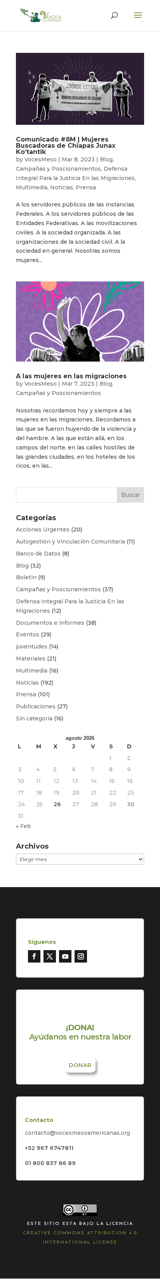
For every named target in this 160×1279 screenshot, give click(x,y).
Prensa (86, 187)
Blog (106, 159)
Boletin (26, 577)
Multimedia (31, 187)
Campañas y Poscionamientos (58, 168)
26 (57, 804)
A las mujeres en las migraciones (71, 376)
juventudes (31, 646)
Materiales (30, 658)
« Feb (23, 826)
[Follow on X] (49, 956)
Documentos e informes (50, 622)
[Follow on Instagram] (81, 956)
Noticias (61, 187)
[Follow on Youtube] (65, 956)
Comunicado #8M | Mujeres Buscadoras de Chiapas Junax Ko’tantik (65, 146)
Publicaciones (36, 706)
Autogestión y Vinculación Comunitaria (70, 541)
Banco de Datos (38, 553)
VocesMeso (40, 159)
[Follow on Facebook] (34, 956)
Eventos (27, 634)
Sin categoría (34, 718)
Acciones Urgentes (43, 529)
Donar (80, 1065)
